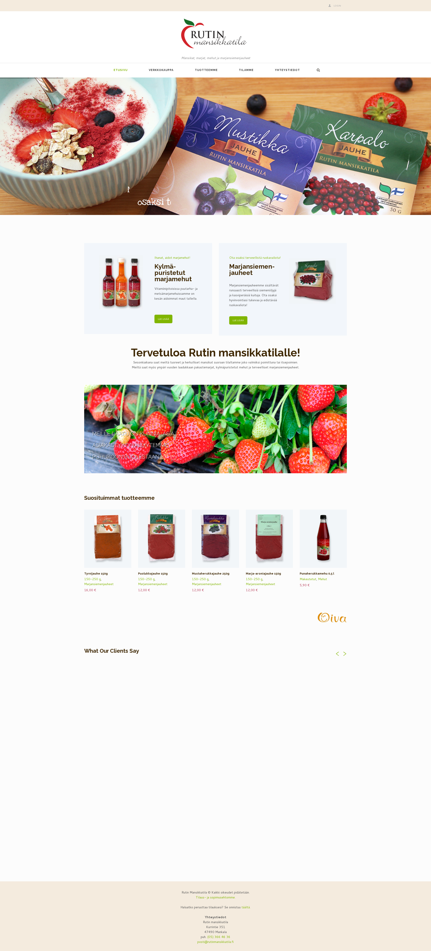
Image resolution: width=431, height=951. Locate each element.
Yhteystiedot (287, 70)
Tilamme (246, 70)
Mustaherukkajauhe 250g (210, 573)
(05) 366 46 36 (218, 937)
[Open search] (318, 70)
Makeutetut (308, 579)
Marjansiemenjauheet (99, 584)
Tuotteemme (206, 70)
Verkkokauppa (161, 70)
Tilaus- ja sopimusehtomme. (215, 897)
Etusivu (121, 70)
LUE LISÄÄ (163, 319)
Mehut (322, 579)
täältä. (246, 907)
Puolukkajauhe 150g (153, 573)
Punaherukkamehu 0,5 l (317, 573)
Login (337, 5)
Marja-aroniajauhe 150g (263, 573)
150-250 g (92, 579)
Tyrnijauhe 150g (96, 573)
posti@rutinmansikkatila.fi (215, 942)
